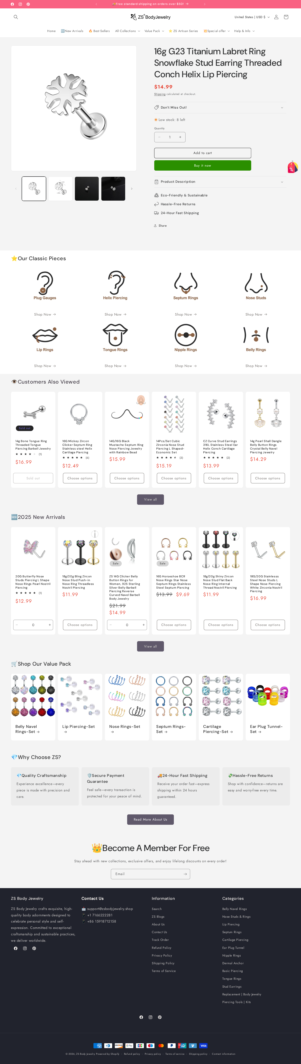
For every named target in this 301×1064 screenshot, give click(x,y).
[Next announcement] (205, 4)
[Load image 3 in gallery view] (87, 189)
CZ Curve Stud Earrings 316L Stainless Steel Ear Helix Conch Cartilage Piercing (220, 446)
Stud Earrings (232, 986)
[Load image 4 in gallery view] (113, 189)
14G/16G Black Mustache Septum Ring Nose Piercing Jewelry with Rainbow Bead (126, 446)
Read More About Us (150, 819)
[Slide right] (132, 189)
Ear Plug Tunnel (233, 947)
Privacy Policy (162, 955)
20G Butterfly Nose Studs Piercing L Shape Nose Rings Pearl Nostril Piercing (32, 582)
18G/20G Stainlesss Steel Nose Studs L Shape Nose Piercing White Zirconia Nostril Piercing (266, 584)
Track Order (160, 940)
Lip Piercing (231, 924)
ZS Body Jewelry (85, 1054)
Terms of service (174, 1054)
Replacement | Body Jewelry (242, 994)
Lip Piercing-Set (78, 726)
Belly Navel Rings (234, 908)
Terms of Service (164, 971)
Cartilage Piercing (235, 940)
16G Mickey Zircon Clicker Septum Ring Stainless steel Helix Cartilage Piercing (77, 446)
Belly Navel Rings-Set (26, 729)
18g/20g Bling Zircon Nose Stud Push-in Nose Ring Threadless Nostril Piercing (78, 582)
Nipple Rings (231, 955)
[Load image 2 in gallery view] (60, 189)
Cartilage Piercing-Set (215, 729)
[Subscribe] (185, 874)
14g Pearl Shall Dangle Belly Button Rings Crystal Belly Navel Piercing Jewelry (266, 446)
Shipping (160, 94)
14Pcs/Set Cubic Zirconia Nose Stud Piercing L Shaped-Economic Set (170, 446)
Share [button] (163, 225)
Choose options (80, 478)
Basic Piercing (232, 971)
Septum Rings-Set (171, 729)
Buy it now (202, 165)
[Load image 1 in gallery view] (34, 189)
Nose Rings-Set (124, 726)
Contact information (223, 1054)
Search (157, 908)
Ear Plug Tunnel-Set (266, 729)
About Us (158, 924)
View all (150, 499)
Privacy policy (153, 1054)
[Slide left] (16, 189)
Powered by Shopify (107, 1054)
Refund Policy (161, 947)
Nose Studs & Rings (236, 916)
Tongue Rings (232, 978)
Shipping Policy (163, 963)
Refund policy (132, 1054)
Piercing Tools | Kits (236, 1002)
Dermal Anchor (233, 963)
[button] (16, 17)
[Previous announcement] (96, 4)
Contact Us (159, 932)
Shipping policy (198, 1054)
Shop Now (42, 314)
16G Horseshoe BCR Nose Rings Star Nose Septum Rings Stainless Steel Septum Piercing (173, 582)
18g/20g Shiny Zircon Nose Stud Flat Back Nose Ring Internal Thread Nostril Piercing (220, 582)
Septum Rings (232, 932)
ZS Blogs (158, 916)
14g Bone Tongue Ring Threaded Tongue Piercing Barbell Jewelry (33, 444)
